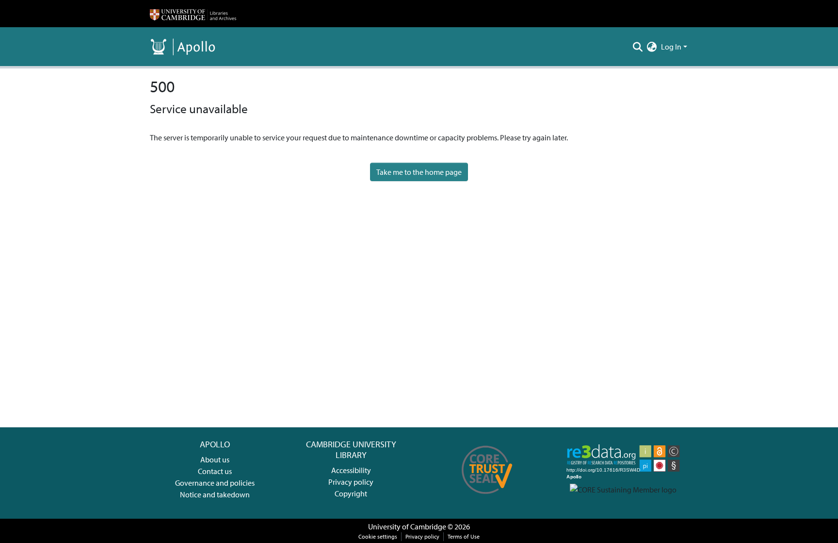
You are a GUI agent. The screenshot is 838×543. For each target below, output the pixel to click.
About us (214, 459)
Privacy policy (350, 482)
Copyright (351, 493)
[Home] (193, 13)
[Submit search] (638, 46)
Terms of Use (464, 536)
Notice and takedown (215, 494)
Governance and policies (215, 483)
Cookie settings (377, 536)
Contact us (215, 471)
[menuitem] (652, 46)
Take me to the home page (419, 172)
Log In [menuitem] (671, 46)
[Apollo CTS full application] (487, 497)
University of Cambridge (407, 526)
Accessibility (351, 470)
